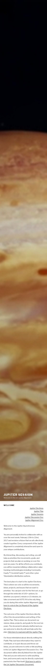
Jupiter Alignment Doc (34, 520)
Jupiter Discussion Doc (34, 517)
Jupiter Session (18, 494)
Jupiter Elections (36, 508)
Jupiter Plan (38, 511)
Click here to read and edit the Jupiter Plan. (25, 632)
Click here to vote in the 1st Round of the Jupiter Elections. (23, 605)
